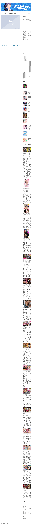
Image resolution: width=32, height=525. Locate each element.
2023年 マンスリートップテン (27, 69)
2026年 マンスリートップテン (27, 72)
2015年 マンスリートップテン (27, 61)
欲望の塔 (24, 507)
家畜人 (24, 511)
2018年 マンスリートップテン (27, 64)
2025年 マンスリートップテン (27, 71)
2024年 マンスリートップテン (27, 70)
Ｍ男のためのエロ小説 (26, 77)
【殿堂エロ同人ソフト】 (26, 59)
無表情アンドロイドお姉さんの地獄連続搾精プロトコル (29, 121)
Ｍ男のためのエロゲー (26, 74)
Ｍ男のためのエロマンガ (26, 75)
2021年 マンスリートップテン (27, 67)
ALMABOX (24, 516)
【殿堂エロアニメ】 (25, 56)
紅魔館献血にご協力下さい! (17, 45)
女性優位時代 (24, 518)
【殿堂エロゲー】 (25, 57)
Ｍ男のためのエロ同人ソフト (26, 76)
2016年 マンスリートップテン (27, 62)
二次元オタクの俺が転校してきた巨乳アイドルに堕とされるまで (27, 20)
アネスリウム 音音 (4, 45)
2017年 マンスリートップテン (27, 63)
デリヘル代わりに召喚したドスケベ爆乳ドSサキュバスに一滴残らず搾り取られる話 (27, 32)
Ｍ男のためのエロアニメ (26, 73)
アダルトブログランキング (26, 510)
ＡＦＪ (24, 515)
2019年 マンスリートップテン (27, 65)
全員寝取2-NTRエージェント (29, 103)
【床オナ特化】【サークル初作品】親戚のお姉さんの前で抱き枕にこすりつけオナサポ (27, 49)
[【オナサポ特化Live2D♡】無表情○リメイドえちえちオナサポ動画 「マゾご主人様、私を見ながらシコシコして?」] (25, 133)
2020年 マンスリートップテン (27, 66)
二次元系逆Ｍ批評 (25, 506)
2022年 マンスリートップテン (27, 68)
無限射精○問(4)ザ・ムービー (29, 115)
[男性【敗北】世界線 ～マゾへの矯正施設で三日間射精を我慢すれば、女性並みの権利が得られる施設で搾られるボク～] (25, 86)
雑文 (23, 78)
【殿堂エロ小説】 (25, 60)
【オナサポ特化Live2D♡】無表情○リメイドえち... (29, 134)
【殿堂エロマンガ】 (25, 58)
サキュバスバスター (25, 512)
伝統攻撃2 (24, 517)
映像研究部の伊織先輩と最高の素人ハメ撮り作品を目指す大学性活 (27, 45)
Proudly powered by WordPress (4, 523)
